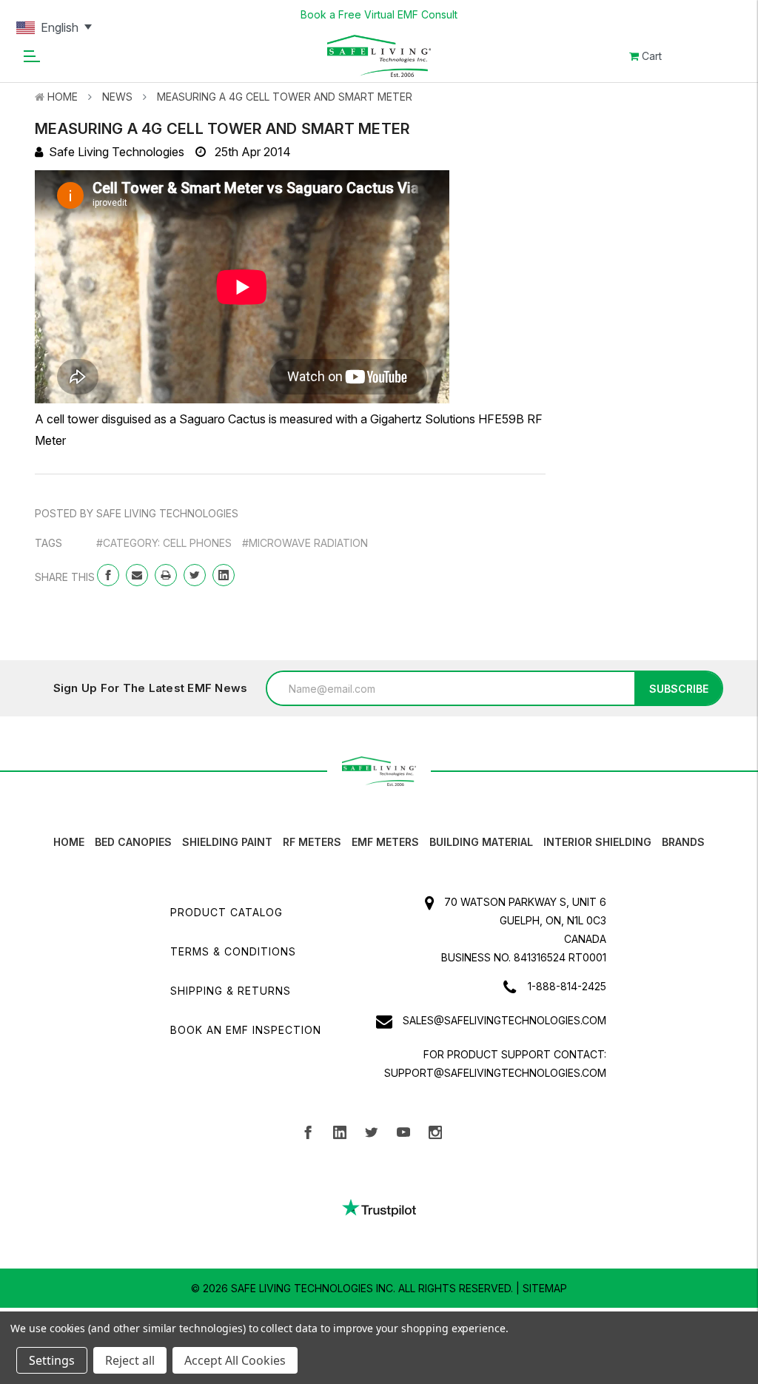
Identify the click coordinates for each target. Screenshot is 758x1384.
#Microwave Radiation (305, 543)
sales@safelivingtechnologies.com (504, 1020)
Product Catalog (226, 912)
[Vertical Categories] (31, 55)
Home (62, 96)
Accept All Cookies (235, 1360)
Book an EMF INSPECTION (245, 1030)
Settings (52, 1360)
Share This (65, 577)
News (117, 96)
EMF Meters (385, 842)
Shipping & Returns (230, 990)
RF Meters (312, 842)
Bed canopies (133, 842)
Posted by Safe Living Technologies (136, 513)
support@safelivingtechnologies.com (495, 1072)
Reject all (130, 1360)
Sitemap (545, 1288)
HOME (68, 842)
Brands (683, 842)
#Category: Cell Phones (164, 543)
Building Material (481, 842)
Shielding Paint (227, 842)
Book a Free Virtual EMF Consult (379, 14)
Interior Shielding (597, 842)
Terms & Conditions (233, 951)
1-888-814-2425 (567, 986)
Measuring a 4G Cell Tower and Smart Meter (284, 96)
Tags (48, 543)
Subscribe (678, 688)
